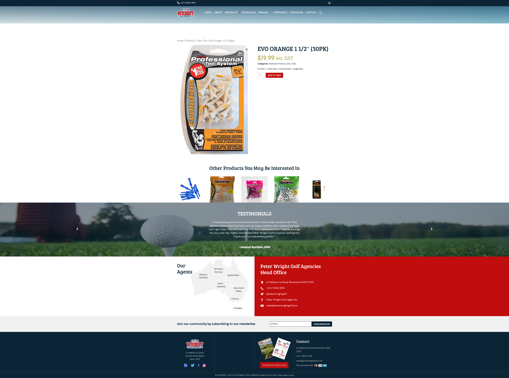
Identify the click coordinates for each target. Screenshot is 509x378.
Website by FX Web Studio (271, 375)
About (218, 13)
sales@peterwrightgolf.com (281, 305)
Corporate (280, 13)
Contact (311, 13)
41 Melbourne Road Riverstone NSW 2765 (290, 282)
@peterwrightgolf (276, 294)
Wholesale (249, 13)
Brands (263, 13)
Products (231, 13)
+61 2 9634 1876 (188, 3)
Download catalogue (274, 365)
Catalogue (296, 13)
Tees (199, 41)
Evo (205, 41)
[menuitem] (208, 12)
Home (208, 13)
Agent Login (289, 375)
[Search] (321, 12)
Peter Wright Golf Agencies (281, 300)
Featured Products (277, 64)
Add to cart (274, 75)
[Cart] (329, 3)
